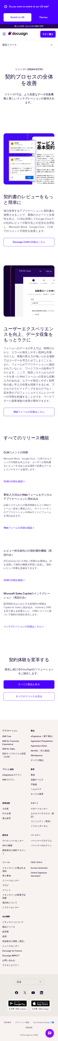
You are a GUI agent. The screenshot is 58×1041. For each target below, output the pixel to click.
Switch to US (17, 17)
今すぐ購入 (48, 34)
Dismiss (43, 17)
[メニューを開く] (4, 34)
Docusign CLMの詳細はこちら (29, 242)
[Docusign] (18, 34)
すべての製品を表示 (29, 684)
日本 (19, 982)
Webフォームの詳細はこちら (29, 412)
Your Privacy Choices (41, 1022)
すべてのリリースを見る (29, 696)
